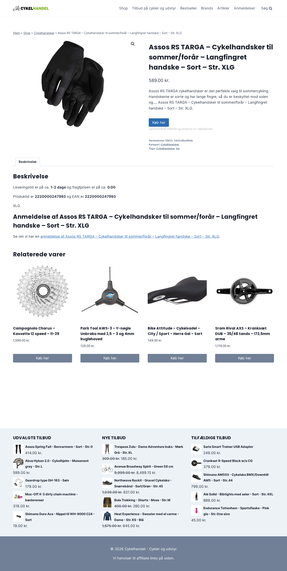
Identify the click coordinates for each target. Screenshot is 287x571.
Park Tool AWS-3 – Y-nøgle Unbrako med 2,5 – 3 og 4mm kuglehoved (107, 334)
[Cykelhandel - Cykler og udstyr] (31, 8)
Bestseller (188, 8)
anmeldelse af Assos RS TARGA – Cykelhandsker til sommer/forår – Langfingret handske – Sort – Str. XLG (129, 236)
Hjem (16, 33)
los (178, 148)
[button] (133, 44)
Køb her (158, 122)
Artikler (223, 8)
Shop (123, 8)
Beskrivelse (28, 162)
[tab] (27, 162)
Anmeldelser (244, 8)
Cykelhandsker (44, 33)
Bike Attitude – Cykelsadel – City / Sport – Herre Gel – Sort (175, 331)
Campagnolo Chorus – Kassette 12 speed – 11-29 (36, 331)
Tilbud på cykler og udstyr (154, 8)
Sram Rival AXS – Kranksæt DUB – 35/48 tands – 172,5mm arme (242, 334)
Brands (207, 8)
